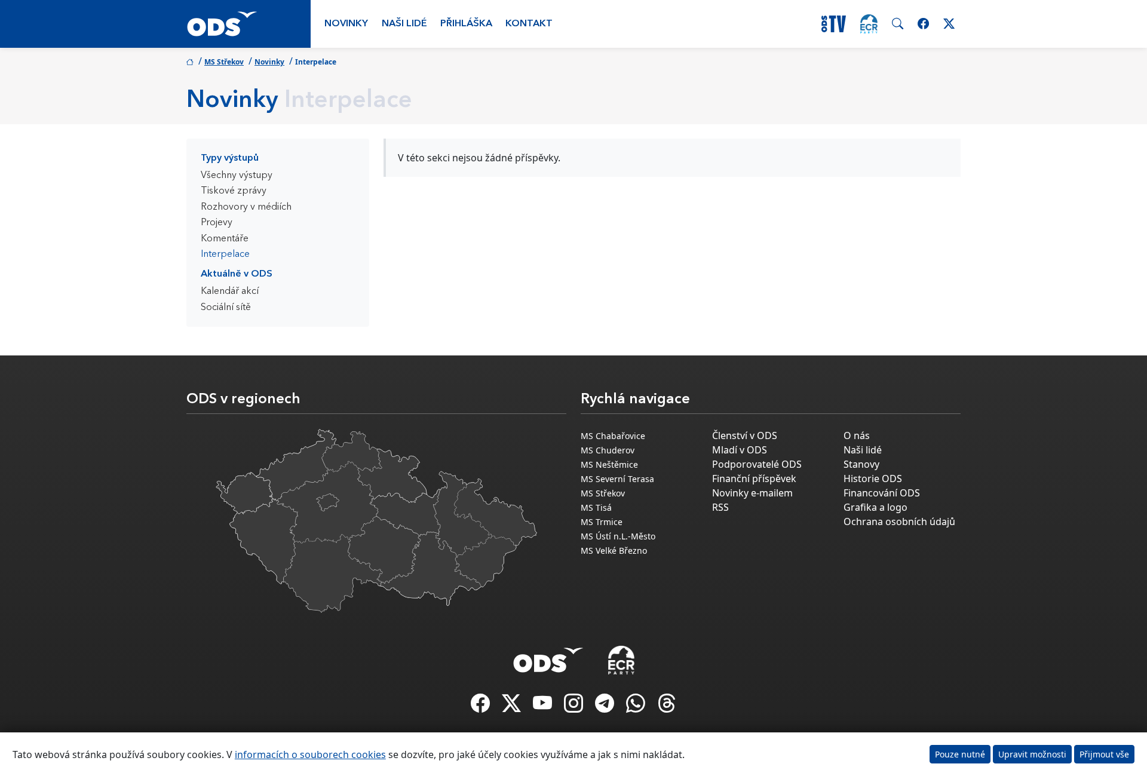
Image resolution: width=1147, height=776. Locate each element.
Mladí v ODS (739, 449)
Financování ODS (882, 492)
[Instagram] (574, 706)
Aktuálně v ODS (236, 274)
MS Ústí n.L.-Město (618, 536)
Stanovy (861, 464)
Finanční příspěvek (754, 478)
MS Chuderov (607, 450)
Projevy (216, 223)
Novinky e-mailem (752, 492)
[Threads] (666, 706)
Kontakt (529, 24)
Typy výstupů (230, 158)
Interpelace (225, 254)
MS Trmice (601, 521)
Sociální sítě (226, 307)
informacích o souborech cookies (310, 754)
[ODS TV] (543, 706)
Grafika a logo (875, 507)
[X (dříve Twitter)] (512, 706)
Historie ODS (873, 478)
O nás (857, 435)
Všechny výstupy (236, 175)
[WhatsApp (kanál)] (637, 706)
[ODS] (548, 656)
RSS (720, 507)
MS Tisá (596, 507)
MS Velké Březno (614, 550)
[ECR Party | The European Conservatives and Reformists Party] (869, 24)
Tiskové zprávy (233, 191)
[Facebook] (481, 706)
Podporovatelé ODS (757, 464)
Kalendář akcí (230, 291)
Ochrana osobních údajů (899, 521)
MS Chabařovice (613, 435)
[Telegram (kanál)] (606, 706)
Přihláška (466, 24)
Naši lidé (404, 24)
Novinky (346, 24)
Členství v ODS (744, 435)
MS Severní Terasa (617, 478)
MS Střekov (224, 62)
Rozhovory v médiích (246, 207)
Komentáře (225, 239)
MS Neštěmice (609, 464)
